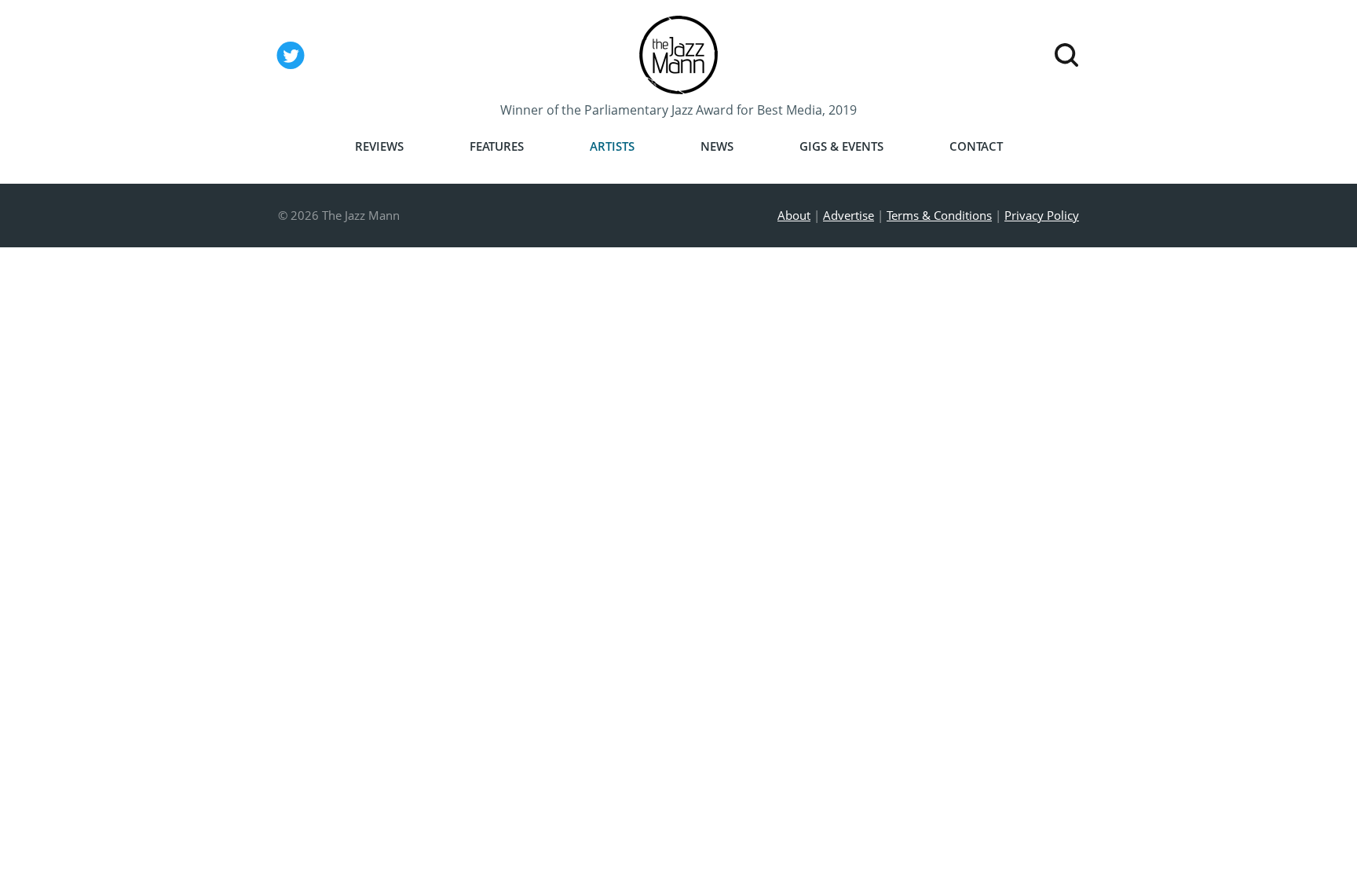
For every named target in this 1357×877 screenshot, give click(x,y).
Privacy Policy (1041, 215)
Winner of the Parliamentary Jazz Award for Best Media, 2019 (678, 110)
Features (497, 146)
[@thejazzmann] (290, 68)
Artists (612, 146)
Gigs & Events (841, 146)
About (793, 215)
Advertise (848, 215)
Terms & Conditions (939, 215)
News (716, 146)
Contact (976, 146)
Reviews (379, 146)
